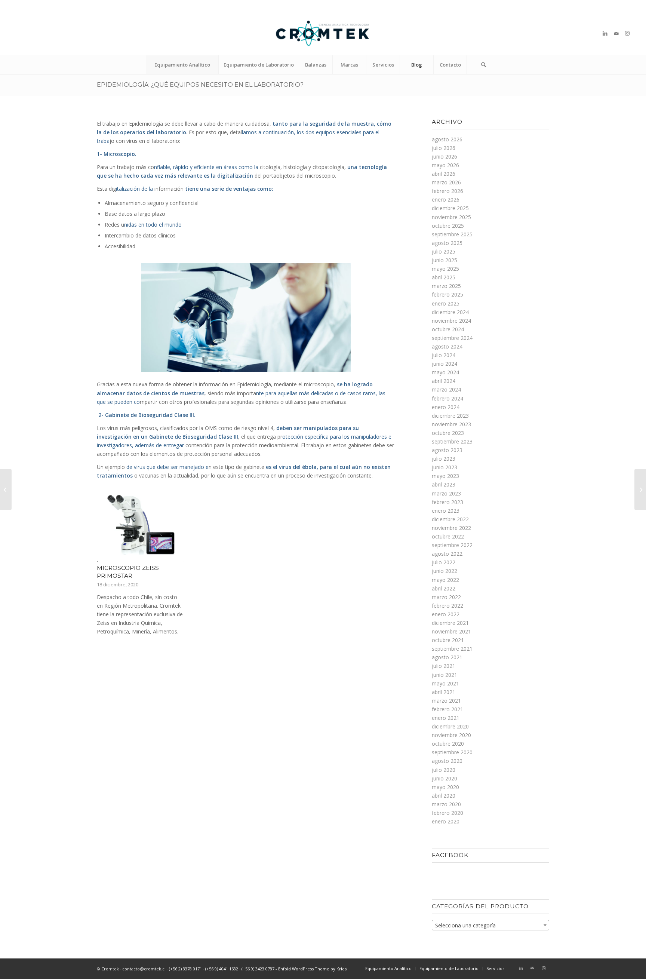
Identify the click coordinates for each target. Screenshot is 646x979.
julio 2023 (443, 458)
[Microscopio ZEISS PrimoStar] (140, 526)
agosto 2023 (447, 450)
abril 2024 (443, 380)
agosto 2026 (447, 139)
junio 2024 (444, 363)
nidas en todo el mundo (153, 224)
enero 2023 (445, 510)
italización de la (134, 188)
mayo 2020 (445, 787)
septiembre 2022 (452, 545)
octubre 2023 (448, 432)
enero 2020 (445, 821)
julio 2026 (443, 147)
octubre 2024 (448, 329)
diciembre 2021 (450, 622)
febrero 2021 (447, 709)
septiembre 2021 (452, 648)
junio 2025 (444, 260)
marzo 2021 (446, 700)
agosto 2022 (447, 553)
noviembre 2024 (451, 320)
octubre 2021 (448, 640)
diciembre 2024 (450, 312)
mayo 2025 (445, 268)
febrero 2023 (447, 502)
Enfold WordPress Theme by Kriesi (313, 969)
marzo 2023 (446, 493)
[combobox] (490, 925)
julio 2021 (443, 665)
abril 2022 (443, 588)
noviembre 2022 (451, 527)
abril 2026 (443, 173)
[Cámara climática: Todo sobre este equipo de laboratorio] (640, 489)
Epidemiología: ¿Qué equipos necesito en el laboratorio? (200, 84)
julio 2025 (443, 251)
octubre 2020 (448, 743)
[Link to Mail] (616, 33)
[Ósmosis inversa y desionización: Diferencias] (6, 489)
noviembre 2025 (451, 217)
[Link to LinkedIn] (604, 33)
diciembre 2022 (450, 519)
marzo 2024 (446, 389)
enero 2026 (445, 199)
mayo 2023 (445, 475)
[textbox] (490, 925)
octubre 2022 (448, 536)
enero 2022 (445, 614)
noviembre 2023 (451, 424)
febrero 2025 (447, 294)
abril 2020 (443, 795)
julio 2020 (443, 769)
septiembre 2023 (452, 441)
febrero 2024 (447, 398)
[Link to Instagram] (627, 33)
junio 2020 (444, 778)
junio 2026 (444, 156)
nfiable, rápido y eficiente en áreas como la (206, 167)
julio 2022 (443, 562)
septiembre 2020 (452, 752)
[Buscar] (483, 64)
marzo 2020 (446, 804)
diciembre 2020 (450, 726)
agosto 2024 (447, 346)
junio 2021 (444, 674)
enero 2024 (445, 407)
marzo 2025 (446, 285)
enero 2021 (445, 717)
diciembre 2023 (450, 415)
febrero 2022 (447, 605)
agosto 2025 (447, 242)
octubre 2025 (448, 225)
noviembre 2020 (451, 735)
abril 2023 (443, 484)
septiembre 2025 (452, 234)
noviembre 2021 (451, 631)
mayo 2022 (445, 579)
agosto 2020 (447, 760)
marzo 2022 (446, 597)
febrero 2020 (447, 812)
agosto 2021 (447, 657)
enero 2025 (445, 303)
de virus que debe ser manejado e (167, 466)
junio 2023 (444, 467)
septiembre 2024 (452, 337)
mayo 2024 (445, 372)
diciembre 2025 (450, 208)
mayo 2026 (445, 165)
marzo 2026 (446, 182)
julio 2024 (443, 355)
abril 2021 (443, 692)
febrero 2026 (447, 190)
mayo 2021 (445, 683)
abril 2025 (443, 277)
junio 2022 (444, 570)
